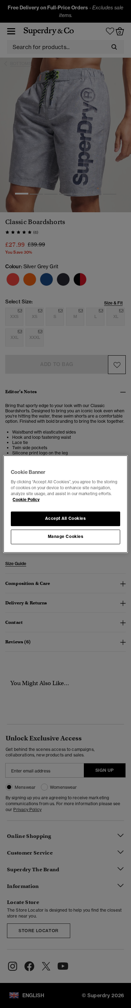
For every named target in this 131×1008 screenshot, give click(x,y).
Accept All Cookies (65, 518)
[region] (65, 504)
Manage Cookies (65, 536)
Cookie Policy (26, 499)
